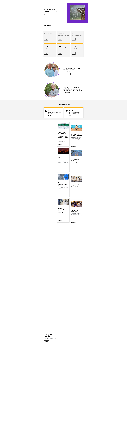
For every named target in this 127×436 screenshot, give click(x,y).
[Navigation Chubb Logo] (46, 1)
